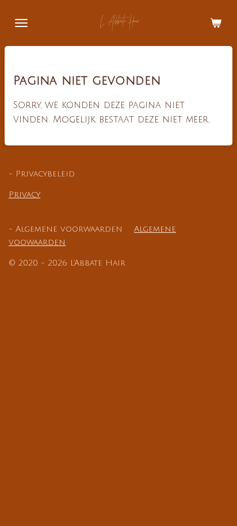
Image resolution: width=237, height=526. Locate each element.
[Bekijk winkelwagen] (215, 23)
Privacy (24, 194)
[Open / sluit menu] (21, 23)
